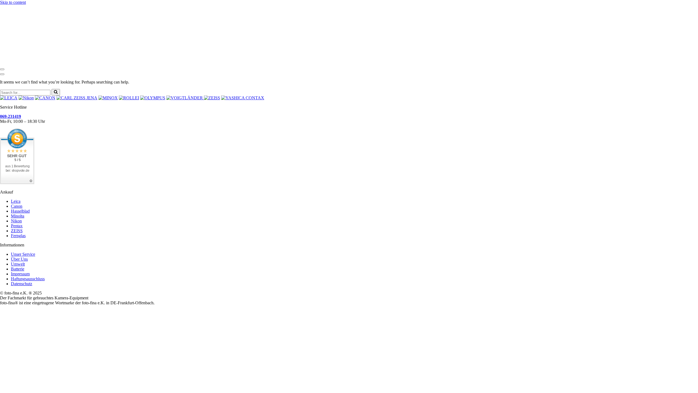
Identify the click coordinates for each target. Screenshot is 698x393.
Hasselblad (20, 211)
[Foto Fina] (349, 19)
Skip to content (13, 2)
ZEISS (17, 230)
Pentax (17, 226)
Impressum (20, 274)
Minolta (17, 216)
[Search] (56, 92)
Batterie (17, 269)
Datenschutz (21, 283)
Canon (16, 206)
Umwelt (18, 264)
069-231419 (10, 116)
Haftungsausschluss (28, 278)
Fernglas (18, 235)
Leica (15, 201)
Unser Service (23, 254)
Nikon (16, 221)
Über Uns (19, 259)
